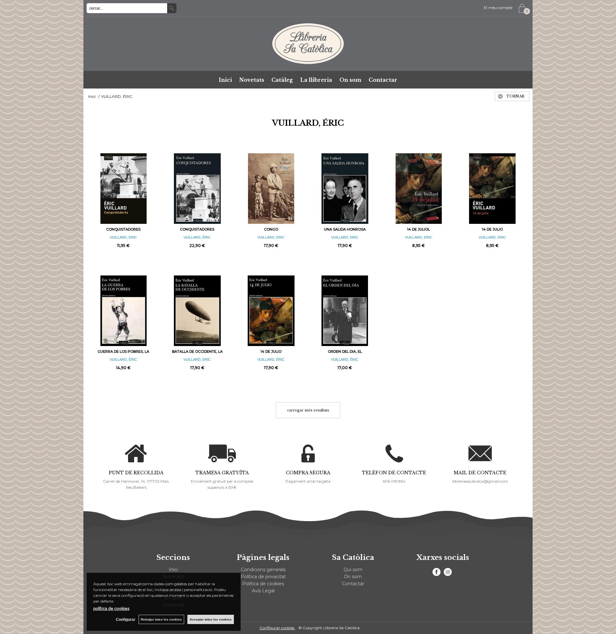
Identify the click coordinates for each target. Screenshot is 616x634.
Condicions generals (263, 569)
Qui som (353, 569)
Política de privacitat (263, 576)
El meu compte (498, 7)
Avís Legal (263, 591)
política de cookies (111, 608)
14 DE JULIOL (418, 229)
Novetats (251, 80)
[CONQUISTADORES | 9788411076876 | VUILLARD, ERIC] (123, 188)
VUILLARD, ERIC (123, 237)
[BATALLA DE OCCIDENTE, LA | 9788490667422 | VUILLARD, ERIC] (197, 310)
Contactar (383, 80)
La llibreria (316, 80)
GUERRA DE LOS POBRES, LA (123, 351)
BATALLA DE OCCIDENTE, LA (197, 351)
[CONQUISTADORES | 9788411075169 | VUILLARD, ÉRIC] (197, 188)
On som (350, 80)
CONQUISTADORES (123, 229)
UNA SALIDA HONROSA (345, 229)
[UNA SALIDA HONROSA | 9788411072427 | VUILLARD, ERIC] (344, 188)
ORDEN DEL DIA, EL (345, 351)
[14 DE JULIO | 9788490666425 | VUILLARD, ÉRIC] (271, 310)
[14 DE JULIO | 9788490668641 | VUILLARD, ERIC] (492, 188)
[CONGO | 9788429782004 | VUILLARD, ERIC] (271, 188)
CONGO (271, 229)
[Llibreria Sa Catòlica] (308, 44)
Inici (225, 80)
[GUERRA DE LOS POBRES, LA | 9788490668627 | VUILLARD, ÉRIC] (123, 310)
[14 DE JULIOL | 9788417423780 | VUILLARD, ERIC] (418, 188)
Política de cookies (263, 584)
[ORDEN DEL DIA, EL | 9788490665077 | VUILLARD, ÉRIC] (344, 310)
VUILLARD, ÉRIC (197, 237)
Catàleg (282, 80)
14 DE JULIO (492, 229)
